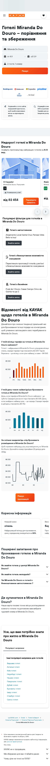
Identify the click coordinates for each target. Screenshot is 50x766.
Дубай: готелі (12, 685)
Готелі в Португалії (12, 720)
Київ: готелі (11, 670)
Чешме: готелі (13, 678)
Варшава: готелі (13, 663)
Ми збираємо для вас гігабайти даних (21, 754)
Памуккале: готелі (14, 681)
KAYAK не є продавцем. (14, 749)
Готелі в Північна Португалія (32, 720)
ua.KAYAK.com (13, 718)
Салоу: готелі (12, 699)
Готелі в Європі (33, 718)
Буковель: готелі (14, 689)
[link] (14, 243)
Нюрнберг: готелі (14, 674)
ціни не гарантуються (14, 742)
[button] (4, 15)
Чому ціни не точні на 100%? (17, 758)
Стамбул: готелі (13, 696)
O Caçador (8, 182)
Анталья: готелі (13, 667)
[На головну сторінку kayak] (17, 15)
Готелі (23, 718)
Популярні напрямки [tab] (14, 648)
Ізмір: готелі (12, 692)
